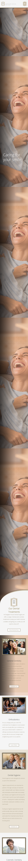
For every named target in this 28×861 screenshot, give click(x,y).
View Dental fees (14, 630)
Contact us (14, 686)
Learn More (14, 745)
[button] (25, 3)
